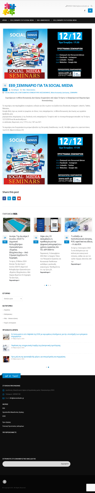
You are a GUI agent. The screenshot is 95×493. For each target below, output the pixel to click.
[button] (91, 6)
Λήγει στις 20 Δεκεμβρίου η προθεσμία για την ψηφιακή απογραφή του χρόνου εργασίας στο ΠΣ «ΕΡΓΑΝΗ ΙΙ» (50, 243)
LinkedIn (14, 198)
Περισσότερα (14, 280)
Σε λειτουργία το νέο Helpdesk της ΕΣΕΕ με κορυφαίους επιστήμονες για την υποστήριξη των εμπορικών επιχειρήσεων (49, 335)
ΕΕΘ (16, 93)
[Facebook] (85, 10)
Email (19, 198)
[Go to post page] (16, 224)
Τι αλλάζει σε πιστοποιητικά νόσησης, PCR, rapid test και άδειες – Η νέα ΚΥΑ (82, 240)
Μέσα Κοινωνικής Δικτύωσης (60, 93)
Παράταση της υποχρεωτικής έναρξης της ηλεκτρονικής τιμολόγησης (35, 345)
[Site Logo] (9, 9)
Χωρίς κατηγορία (10, 323)
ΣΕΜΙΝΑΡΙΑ (73, 93)
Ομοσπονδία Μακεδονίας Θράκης (13, 412)
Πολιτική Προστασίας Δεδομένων (13, 426)
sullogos (16, 90)
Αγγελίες (7, 310)
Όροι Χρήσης (6, 422)
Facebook (4, 198)
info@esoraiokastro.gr (82, 6)
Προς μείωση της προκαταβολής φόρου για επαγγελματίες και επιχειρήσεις (38, 356)
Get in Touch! (11, 376)
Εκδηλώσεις (8, 314)
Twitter (9, 198)
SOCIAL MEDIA (9, 93)
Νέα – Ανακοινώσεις (11, 318)
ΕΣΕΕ (4, 416)
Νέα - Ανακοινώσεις (29, 90)
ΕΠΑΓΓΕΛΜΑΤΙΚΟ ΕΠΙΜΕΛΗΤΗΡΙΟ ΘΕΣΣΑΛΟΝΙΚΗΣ (34, 93)
